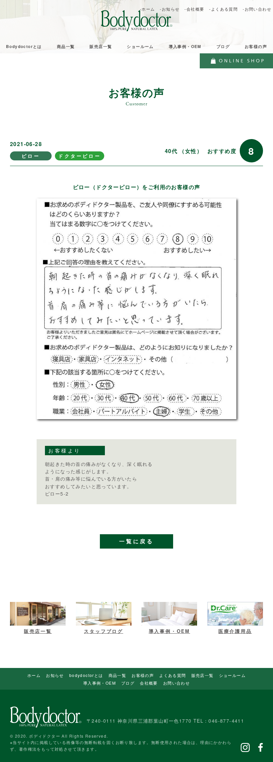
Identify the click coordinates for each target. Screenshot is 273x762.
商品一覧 (66, 46)
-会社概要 (194, 9)
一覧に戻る (136, 541)
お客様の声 (256, 46)
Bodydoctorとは (24, 46)
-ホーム (147, 9)
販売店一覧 (101, 46)
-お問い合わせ (257, 9)
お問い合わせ (176, 683)
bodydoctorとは (86, 675)
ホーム (34, 675)
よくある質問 (172, 675)
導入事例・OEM (185, 46)
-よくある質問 (223, 9)
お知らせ (55, 675)
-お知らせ (169, 9)
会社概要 (149, 683)
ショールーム (140, 46)
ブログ (223, 46)
